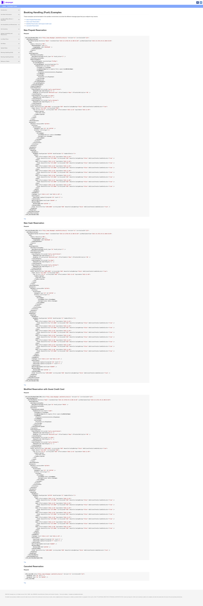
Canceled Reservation (32, 26)
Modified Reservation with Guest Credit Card (38, 24)
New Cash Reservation (32, 22)
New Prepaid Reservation (33, 19)
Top (25, 219)
